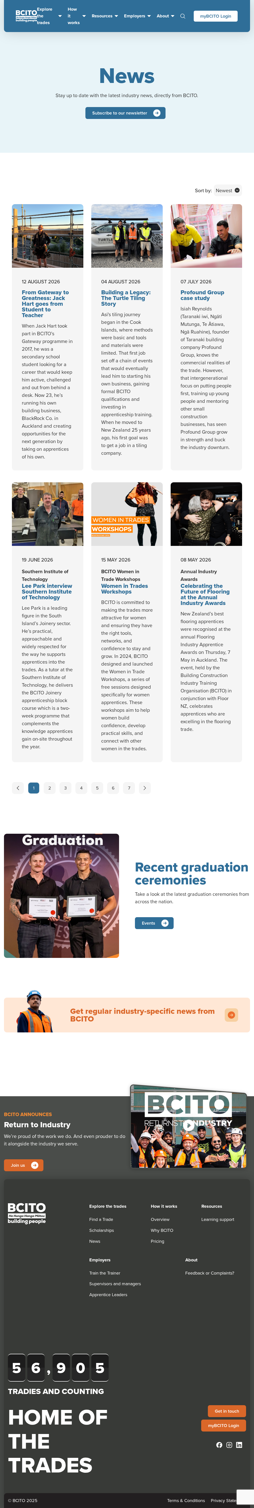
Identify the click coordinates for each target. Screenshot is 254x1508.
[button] (188, 1125)
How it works (74, 16)
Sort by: (203, 190)
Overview (160, 1219)
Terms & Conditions (186, 1500)
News (94, 1241)
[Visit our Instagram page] (229, 1445)
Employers (134, 16)
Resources (102, 16)
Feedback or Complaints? (209, 1273)
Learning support (217, 1219)
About (163, 16)
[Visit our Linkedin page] (239, 1445)
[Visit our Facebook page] (219, 1445)
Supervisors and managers (115, 1284)
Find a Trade (101, 1219)
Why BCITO (162, 1230)
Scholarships (101, 1230)
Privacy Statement (228, 1500)
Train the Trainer (104, 1273)
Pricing (157, 1241)
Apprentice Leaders (108, 1294)
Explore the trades (44, 16)
